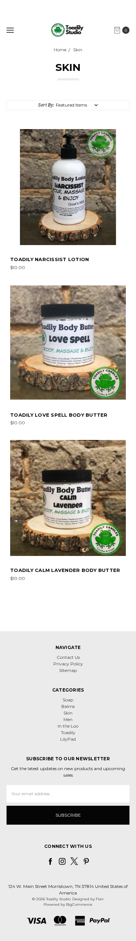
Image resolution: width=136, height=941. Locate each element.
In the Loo (68, 726)
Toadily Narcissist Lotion (49, 259)
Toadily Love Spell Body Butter (59, 415)
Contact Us (68, 657)
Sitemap (68, 670)
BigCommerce (79, 904)
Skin (68, 713)
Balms (68, 706)
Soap (68, 699)
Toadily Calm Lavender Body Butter (65, 570)
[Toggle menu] (10, 30)
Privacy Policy (68, 663)
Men (68, 719)
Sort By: (46, 105)
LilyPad (68, 739)
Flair (100, 899)
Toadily (68, 732)
